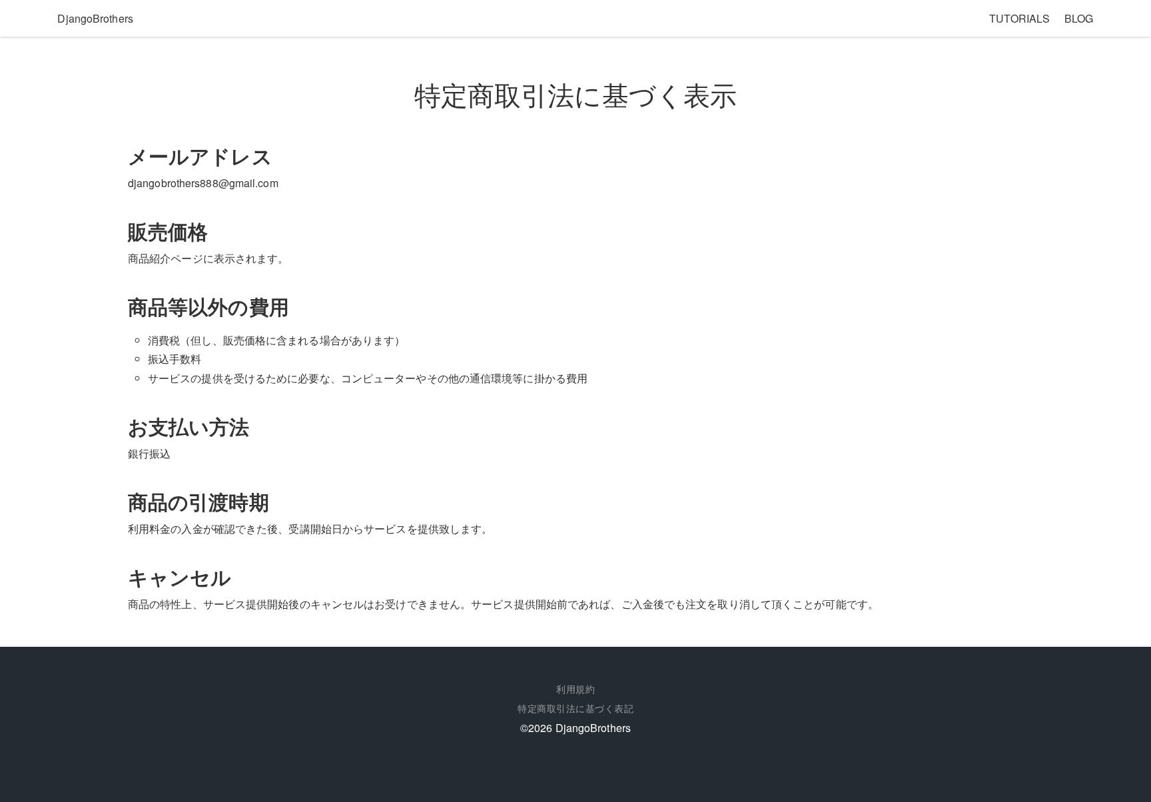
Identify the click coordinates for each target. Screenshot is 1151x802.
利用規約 (575, 688)
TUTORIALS (1019, 18)
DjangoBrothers (95, 18)
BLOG (1078, 18)
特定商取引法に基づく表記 (575, 708)
